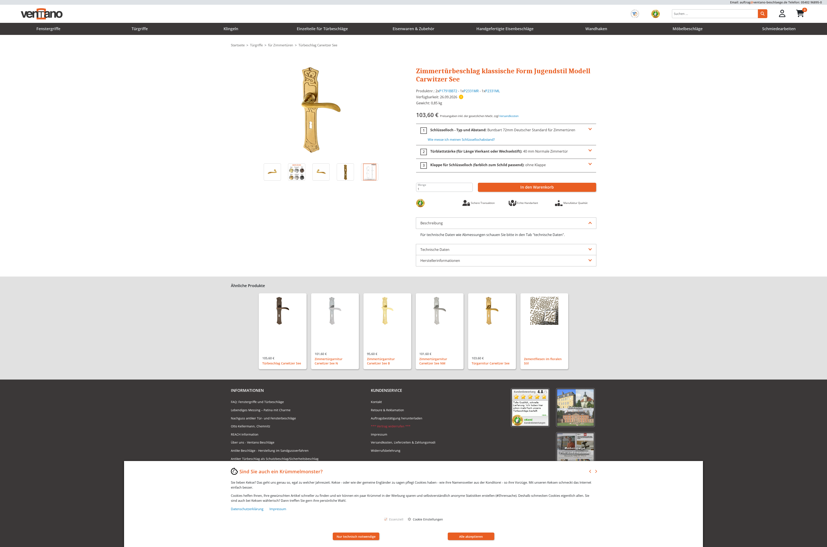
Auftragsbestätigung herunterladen (396, 418)
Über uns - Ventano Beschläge (252, 442)
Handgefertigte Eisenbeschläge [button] (504, 28)
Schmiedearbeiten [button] (779, 28)
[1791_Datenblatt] (370, 172)
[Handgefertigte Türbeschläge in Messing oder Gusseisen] (297, 172)
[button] (782, 13)
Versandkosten (509, 116)
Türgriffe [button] (140, 28)
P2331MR (471, 91)
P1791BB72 (448, 91)
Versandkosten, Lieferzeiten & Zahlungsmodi (403, 442)
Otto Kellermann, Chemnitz (250, 426)
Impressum (379, 434)
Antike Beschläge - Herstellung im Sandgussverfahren (270, 451)
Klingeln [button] (231, 28)
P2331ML (492, 91)
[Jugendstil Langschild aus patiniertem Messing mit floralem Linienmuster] (345, 172)
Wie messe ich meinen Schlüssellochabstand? (461, 139)
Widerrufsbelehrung (385, 451)
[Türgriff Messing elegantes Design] (272, 172)
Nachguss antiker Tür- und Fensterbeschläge (263, 418)
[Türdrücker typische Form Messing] (321, 172)
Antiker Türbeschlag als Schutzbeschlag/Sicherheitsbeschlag (275, 459)
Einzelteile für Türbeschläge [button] (322, 28)
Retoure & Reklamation (387, 410)
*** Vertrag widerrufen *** (390, 426)
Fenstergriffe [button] (48, 28)
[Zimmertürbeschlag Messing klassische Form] (321, 109)
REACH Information (244, 434)
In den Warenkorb (537, 187)
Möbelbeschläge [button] (688, 28)
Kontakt (376, 402)
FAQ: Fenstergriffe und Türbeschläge (257, 402)
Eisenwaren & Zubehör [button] (413, 28)
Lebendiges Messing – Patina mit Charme (261, 410)
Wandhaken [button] (596, 28)
